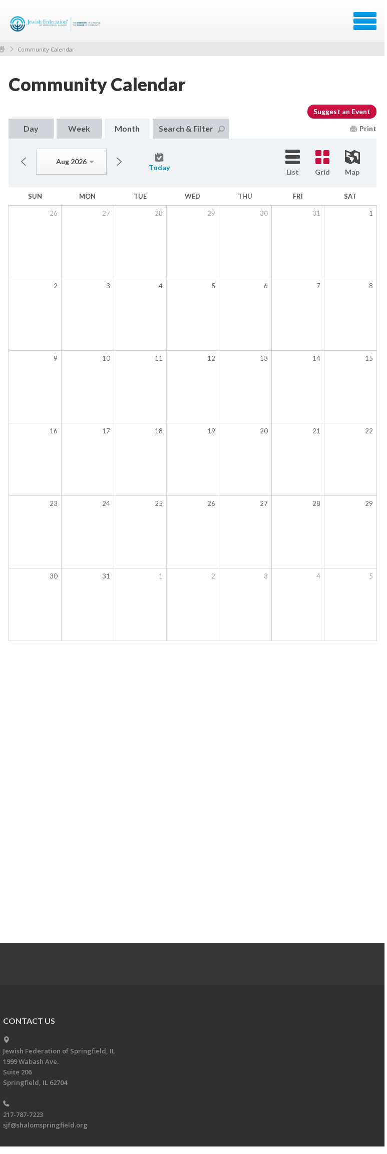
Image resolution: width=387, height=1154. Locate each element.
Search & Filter (186, 128)
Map (352, 172)
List (292, 172)
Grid (322, 172)
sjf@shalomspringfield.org (45, 1124)
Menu (364, 21)
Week (79, 128)
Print (367, 128)
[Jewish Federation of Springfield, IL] (56, 24)
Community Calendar (46, 49)
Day (31, 128)
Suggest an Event (341, 111)
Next (119, 162)
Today (159, 167)
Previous (23, 162)
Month (127, 128)
